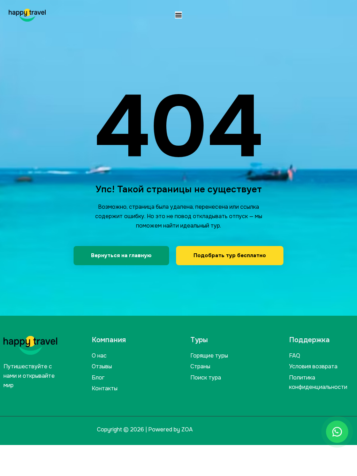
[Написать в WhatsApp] (337, 432)
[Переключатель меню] (178, 14)
